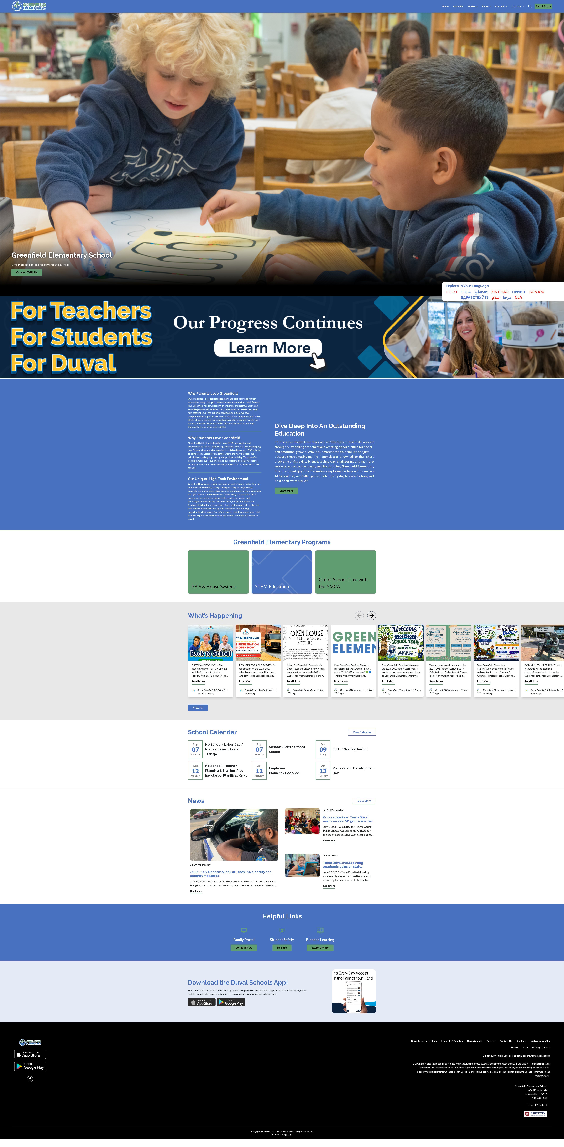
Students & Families (452, 1041)
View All (198, 707)
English (451, 292)
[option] (466, 292)
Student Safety (282, 939)
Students (473, 6)
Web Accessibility (540, 1041)
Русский (475, 297)
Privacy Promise (541, 1047)
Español (466, 292)
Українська (519, 292)
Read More (198, 681)
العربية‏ (507, 297)
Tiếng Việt (499, 292)
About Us (458, 6)
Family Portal (244, 939)
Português (518, 297)
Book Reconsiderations (424, 1041)
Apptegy (288, 1134)
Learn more (286, 490)
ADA (525, 1047)
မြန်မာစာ (481, 292)
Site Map (521, 1041)
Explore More (320, 947)
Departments (474, 1041)
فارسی (495, 297)
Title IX (514, 1047)
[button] (371, 615)
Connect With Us (26, 272)
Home (445, 6)
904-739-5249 (539, 1098)
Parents (486, 6)
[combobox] (451, 294)
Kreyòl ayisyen (536, 292)
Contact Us (501, 6)
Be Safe (282, 947)
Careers (490, 1041)
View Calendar (362, 732)
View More (364, 800)
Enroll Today (543, 6)
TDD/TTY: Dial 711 (537, 1104)
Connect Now (243, 947)
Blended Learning (320, 939)
